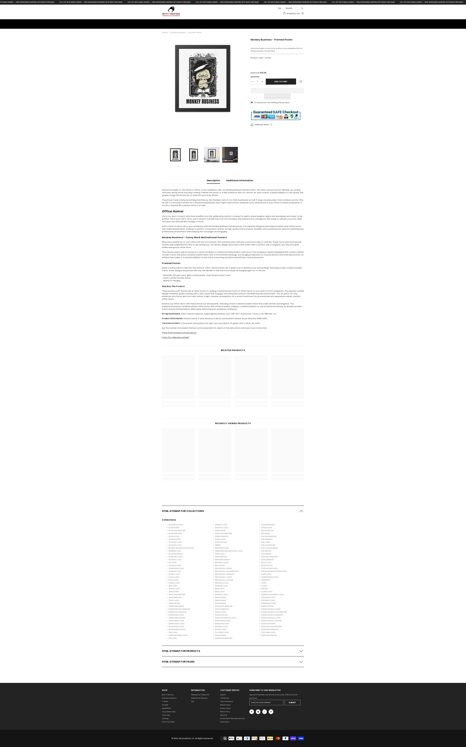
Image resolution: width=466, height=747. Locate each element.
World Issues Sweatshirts (269, 629)
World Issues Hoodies (268, 623)
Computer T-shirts (175, 571)
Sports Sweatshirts (267, 559)
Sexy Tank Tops (266, 551)
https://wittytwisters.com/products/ (179, 332)
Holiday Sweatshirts (221, 536)
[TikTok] (258, 711)
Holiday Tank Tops (221, 542)
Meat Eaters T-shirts (222, 562)
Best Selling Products (176, 554)
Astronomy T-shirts (175, 545)
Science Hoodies (220, 635)
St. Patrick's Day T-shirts (269, 568)
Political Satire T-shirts (222, 620)
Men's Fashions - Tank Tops (224, 580)
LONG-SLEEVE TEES (221, 556)
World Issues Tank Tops (269, 635)
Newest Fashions (220, 597)
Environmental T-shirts (176, 620)
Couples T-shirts (174, 574)
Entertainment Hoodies (176, 606)
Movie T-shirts (220, 588)
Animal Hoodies (174, 527)
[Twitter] (264, 711)
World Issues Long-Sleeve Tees (271, 626)
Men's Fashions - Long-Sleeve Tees (226, 571)
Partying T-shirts (220, 612)
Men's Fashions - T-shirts (223, 577)
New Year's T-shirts (221, 594)
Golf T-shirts (173, 638)
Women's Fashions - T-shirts (270, 618)
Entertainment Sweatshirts (178, 612)
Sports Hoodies (266, 554)
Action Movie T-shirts (176, 524)
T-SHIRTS (264, 586)
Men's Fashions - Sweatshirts (225, 574)
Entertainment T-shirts (176, 615)
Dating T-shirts (174, 580)
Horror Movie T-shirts (222, 548)
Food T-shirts (173, 632)
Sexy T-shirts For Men (268, 545)
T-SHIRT (263, 583)
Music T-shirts (220, 591)
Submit (292, 702)
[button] (277, 96)
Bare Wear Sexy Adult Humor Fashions (181, 548)
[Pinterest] (251, 711)
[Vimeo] (271, 711)
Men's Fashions (220, 565)
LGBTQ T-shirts (220, 554)
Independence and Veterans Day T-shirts (229, 551)
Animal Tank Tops (174, 539)
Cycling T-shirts (174, 577)
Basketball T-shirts (175, 551)
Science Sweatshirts (268, 524)
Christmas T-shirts (175, 565)
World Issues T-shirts (268, 632)
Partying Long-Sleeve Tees (224, 606)
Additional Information (239, 180)
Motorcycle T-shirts (221, 586)
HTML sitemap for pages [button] (178, 661)
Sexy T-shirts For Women (269, 548)
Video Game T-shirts (268, 597)
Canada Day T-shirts (176, 556)
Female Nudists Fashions (177, 629)
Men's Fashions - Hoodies (223, 568)
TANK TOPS (264, 588)
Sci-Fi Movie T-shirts (222, 632)
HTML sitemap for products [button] (181, 651)
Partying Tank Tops (221, 615)
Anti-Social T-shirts (175, 542)
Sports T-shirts (266, 562)
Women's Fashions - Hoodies (270, 609)
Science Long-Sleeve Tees (223, 638)
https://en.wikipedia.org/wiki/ (175, 337)
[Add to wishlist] (301, 82)
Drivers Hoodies (174, 591)
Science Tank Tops (267, 530)
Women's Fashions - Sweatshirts (272, 615)
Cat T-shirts (173, 562)
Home (165, 32)
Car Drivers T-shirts (175, 559)
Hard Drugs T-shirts (221, 527)
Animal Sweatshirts (175, 533)
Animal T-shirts (174, 536)
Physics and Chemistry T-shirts (225, 618)
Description (213, 180)
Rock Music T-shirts (221, 626)
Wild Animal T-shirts (268, 600)
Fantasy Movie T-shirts (176, 626)
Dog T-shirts (173, 586)
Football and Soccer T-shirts (178, 635)
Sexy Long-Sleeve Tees (268, 536)
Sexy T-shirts (265, 542)
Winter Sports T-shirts (268, 603)
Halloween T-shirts (221, 524)
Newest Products (220, 600)
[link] (178, 402)
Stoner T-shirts (266, 574)
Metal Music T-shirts (222, 583)
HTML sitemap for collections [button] (183, 511)
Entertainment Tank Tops (177, 618)
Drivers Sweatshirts (175, 597)
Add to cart (280, 81)
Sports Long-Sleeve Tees (269, 556)
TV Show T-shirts (266, 591)
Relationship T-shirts (222, 623)
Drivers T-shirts (174, 600)
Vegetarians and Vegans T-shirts (272, 594)
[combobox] (292, 8)
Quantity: (255, 76)
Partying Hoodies (220, 603)
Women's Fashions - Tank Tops (271, 620)
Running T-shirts (220, 629)
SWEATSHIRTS (265, 580)
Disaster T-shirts (174, 583)
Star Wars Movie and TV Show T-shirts (274, 571)
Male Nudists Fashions (222, 559)
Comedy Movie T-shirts (176, 568)
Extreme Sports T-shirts (176, 623)
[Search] (294, 8)
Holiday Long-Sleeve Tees (223, 533)
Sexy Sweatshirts (267, 539)
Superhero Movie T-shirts (269, 577)
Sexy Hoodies (265, 533)
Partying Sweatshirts (222, 609)
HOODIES (218, 545)
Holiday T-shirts (220, 539)
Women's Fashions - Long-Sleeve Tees (274, 612)
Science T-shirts (266, 527)
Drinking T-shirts (174, 588)
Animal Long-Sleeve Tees (177, 530)
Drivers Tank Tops (174, 603)
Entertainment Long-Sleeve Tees (179, 609)
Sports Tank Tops (267, 565)
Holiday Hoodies (220, 530)
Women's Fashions (267, 606)
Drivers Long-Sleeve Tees (177, 594)
